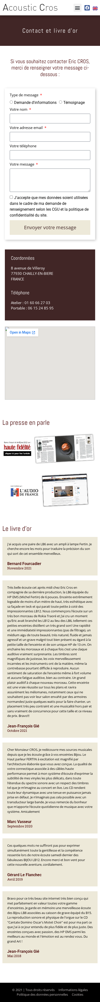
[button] (78, 8)
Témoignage (74, 102)
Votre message (22, 164)
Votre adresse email (27, 128)
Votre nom (19, 110)
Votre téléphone (23, 146)
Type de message (24, 95)
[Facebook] (87, 7)
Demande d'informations (35, 102)
